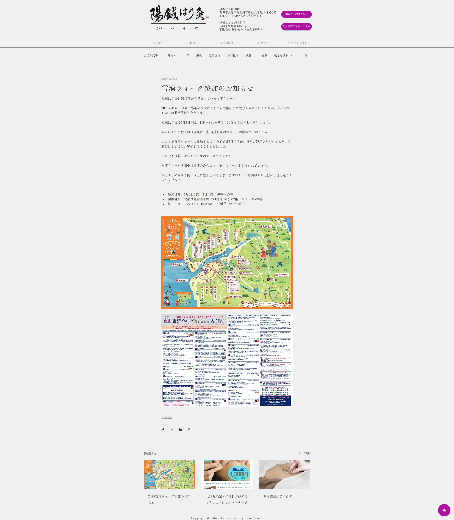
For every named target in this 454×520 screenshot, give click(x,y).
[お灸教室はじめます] (284, 474)
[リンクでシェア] (189, 429)
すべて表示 (304, 453)
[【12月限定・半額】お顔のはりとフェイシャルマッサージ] (227, 474)
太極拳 (263, 55)
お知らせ (170, 55)
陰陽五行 (214, 55)
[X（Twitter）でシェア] (171, 429)
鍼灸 (199, 55)
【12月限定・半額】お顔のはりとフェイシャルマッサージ (227, 499)
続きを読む (281, 55)
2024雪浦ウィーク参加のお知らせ (169, 499)
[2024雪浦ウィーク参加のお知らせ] (169, 474)
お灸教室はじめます (277, 496)
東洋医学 (233, 55)
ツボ (186, 55)
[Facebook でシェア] (163, 429)
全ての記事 (151, 55)
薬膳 (248, 55)
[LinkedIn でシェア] (180, 429)
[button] (306, 55)
